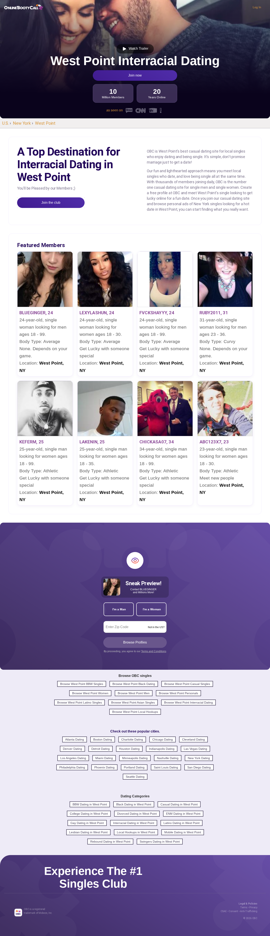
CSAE (224, 911)
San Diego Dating (199, 767)
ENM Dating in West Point (183, 813)
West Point (45, 123)
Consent (233, 911)
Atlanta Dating (74, 739)
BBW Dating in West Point (90, 804)
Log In (257, 7)
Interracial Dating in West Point (133, 823)
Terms (243, 907)
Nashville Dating (167, 758)
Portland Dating (134, 767)
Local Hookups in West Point (136, 832)
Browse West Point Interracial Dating (188, 702)
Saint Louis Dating (166, 767)
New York (22, 123)
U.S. (5, 123)
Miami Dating (104, 758)
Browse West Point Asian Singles (133, 702)
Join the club (50, 202)
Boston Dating (102, 739)
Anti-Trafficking (248, 911)
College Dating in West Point (89, 813)
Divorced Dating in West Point (137, 813)
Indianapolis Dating (161, 748)
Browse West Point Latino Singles (79, 702)
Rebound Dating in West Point (110, 841)
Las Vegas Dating (195, 748)
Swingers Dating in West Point (160, 841)
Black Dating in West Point (133, 804)
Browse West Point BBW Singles (81, 684)
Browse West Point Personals (178, 693)
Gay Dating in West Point (87, 823)
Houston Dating (129, 748)
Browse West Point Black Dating (133, 684)
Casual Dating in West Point (179, 804)
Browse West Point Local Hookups (135, 711)
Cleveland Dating (193, 739)
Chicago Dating (162, 739)
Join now (135, 75)
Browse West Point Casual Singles (187, 684)
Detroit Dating (100, 748)
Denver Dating (72, 748)
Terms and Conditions (153, 651)
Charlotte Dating (132, 739)
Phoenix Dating (104, 767)
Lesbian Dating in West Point (88, 832)
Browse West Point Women (90, 693)
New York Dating (199, 758)
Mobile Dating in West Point (182, 832)
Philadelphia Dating (72, 767)
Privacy (253, 907)
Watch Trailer (137, 48)
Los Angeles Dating (73, 758)
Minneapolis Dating (135, 758)
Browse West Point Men (134, 693)
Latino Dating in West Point (181, 823)
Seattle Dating (135, 776)
